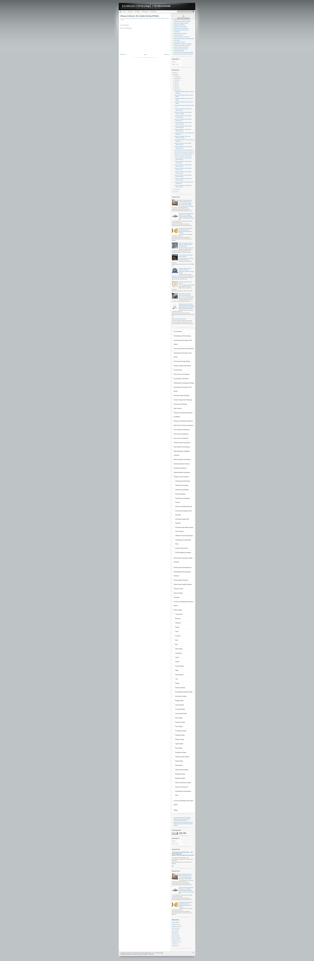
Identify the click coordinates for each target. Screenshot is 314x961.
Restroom (178, 623)
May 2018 (174, 932)
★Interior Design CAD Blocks (180, 33)
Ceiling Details (179, 705)
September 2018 (175, 926)
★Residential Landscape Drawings (184, 383)
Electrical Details (180, 722)
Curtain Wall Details (181, 713)
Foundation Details (180, 731)
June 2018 (174, 930)
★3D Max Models (180, 494)
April (176, 86)
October (176, 76)
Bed (176, 644)
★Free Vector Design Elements (183, 584)
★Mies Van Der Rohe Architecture (183, 425)
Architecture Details (181, 696)
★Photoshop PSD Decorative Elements (182, 574)
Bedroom (178, 618)
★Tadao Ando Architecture (181, 477)
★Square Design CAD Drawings (181, 47)
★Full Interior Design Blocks (182, 361)
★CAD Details (177, 31)
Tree (176, 679)
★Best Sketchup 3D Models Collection (182, 453)
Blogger (161, 952)
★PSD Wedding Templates (183, 552)
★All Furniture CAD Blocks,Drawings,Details (183, 52)
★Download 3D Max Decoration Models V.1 (184, 150)
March (176, 88)
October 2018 (175, 924)
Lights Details (179, 744)
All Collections (178, 331)
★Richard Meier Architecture (182, 472)
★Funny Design (178, 593)
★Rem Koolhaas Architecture (182, 459)
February (177, 90)
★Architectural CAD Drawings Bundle (182, 19)
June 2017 (174, 945)
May (176, 84)
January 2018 (175, 940)
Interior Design (178, 610)
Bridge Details (179, 700)
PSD (154, 18)
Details (151, 18)
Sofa (176, 640)
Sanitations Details (180, 752)
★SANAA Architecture (180, 468)
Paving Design (179, 666)
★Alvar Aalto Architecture (181, 434)
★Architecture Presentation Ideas (181, 28)
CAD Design (137, 11)
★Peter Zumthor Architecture (182, 443)
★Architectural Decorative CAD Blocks (183, 342)
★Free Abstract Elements (181, 580)
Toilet (176, 631)
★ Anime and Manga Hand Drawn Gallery (183, 603)
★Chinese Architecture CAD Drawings (182, 156)
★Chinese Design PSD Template (182, 521)
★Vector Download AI (178, 35)
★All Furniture (178, 408)
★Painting (177, 597)
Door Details (179, 718)
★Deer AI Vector (178, 589)
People (177, 683)
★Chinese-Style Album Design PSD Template (184, 529)
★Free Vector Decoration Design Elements (183, 560)
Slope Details (179, 761)
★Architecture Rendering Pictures (181, 30)
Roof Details (178, 748)
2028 (174, 72)
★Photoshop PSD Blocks (179, 24)
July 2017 (174, 943)
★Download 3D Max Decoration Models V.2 (184, 152)
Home (120, 11)
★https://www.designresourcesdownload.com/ (184, 38)
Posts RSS (130, 11)
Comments (176, 64)
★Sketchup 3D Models (181, 490)
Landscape (178, 653)
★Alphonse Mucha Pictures (182, 464)
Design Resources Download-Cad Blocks (139, 18)
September (177, 78)
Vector (122, 19)
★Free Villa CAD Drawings (181, 374)
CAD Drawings (145, 11)
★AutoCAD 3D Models (182, 485)
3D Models (127, 18)
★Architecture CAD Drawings (180, 26)
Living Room (179, 614)
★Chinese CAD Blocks (179, 50)
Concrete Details (180, 709)
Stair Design (178, 649)
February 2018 (175, 938)
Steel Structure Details (181, 770)
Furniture (177, 636)
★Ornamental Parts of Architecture (181, 36)
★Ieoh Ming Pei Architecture (182, 447)
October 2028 (175, 922)
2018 (174, 74)
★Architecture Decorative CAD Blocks (182, 21)
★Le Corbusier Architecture (182, 429)
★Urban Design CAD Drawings (181, 49)
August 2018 (175, 928)
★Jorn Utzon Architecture (181, 438)
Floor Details (179, 726)
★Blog (175, 810)
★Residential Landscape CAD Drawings (183, 43)
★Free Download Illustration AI (183, 567)
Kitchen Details (179, 739)
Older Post (166, 54)
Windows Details (180, 774)
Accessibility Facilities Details (183, 692)
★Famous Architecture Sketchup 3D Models (183, 54)
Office (177, 670)
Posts (175, 61)
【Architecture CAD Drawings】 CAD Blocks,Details (145, 6)
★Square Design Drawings (181, 395)
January (176, 189)
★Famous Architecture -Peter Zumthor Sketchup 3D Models (139, 16)
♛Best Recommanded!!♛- (183, 18)
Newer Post (123, 54)
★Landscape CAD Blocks (179, 42)
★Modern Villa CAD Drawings (184, 535)
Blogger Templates (126, 954)
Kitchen (177, 627)
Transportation (179, 675)
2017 (174, 191)
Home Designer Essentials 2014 (179, 319)
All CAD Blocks (153, 11)
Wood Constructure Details (183, 782)
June (176, 82)
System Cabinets (180, 688)
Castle (177, 657)
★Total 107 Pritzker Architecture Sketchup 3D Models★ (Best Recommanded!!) (186, 245)
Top (193, 952)
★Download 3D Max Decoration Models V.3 (184, 154)
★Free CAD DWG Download (183, 506)
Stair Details (178, 765)
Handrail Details (180, 735)
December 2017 (175, 942)
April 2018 (174, 934)
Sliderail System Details (182, 757)
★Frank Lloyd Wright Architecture (183, 421)
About (124, 11)
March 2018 (174, 936)
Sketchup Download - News (162, 18)
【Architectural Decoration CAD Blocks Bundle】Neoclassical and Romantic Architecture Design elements (182, 819)
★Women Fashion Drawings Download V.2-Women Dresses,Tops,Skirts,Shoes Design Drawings (183, 824)
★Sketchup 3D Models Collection (181, 23)
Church (177, 662)
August (176, 80)
